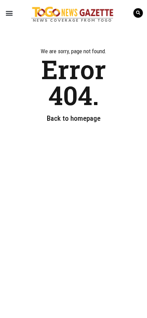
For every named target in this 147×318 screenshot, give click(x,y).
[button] (9, 12)
